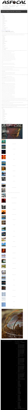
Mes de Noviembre (19, 400)
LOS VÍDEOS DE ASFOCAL (14, 5)
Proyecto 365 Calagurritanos (5, 6)
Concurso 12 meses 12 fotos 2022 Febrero (21, 373)
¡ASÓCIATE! (10, 5)
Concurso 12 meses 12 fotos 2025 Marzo (21, 350)
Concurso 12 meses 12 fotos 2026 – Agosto (21, 348)
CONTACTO (17, 6)
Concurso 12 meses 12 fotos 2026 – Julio (21, 347)
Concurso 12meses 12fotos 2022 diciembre (21, 379)
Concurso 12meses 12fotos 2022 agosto (21, 376)
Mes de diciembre (19, 386)
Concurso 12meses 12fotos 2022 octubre (21, 378)
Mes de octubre (19, 385)
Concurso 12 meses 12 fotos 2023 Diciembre (21, 372)
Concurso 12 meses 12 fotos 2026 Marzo (21, 345)
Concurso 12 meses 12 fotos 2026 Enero (21, 344)
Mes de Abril (19, 396)
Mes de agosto (19, 384)
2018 (16, 401)
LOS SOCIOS (18, 5)
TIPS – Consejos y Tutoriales (22, 5)
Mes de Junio (19, 397)
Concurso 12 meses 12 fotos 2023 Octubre (21, 370)
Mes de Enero (19, 380)
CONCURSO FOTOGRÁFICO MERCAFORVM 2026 (21, 408)
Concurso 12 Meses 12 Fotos (12, 6)
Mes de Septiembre (19, 406)
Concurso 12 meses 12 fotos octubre (21, 363)
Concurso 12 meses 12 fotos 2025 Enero (21, 349)
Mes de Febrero (19, 395)
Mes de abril (19, 389)
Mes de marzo (19, 381)
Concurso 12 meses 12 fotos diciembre (21, 364)
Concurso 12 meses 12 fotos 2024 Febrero (21, 358)
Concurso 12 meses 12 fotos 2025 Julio (21, 352)
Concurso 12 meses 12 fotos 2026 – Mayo (21, 346)
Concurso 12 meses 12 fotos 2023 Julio (21, 368)
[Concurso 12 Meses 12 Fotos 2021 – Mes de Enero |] (14, 2)
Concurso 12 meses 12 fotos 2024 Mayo (21, 360)
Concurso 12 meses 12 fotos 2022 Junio (21, 375)
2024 (16, 357)
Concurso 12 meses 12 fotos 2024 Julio (21, 361)
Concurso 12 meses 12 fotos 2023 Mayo (21, 367)
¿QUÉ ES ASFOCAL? (6, 5)
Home (2, 9)
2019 (16, 394)
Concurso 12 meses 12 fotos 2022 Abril (21, 374)
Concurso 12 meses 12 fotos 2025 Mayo (21, 351)
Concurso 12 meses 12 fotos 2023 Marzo (21, 366)
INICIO (3, 5)
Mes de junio (19, 383)
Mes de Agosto (19, 398)
